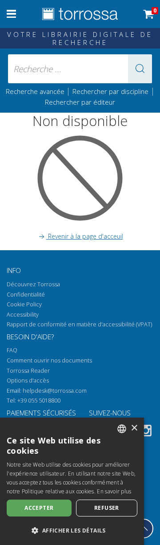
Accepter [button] (38, 508)
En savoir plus (114, 491)
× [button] (134, 428)
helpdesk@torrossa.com (55, 391)
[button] (140, 68)
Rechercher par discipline (110, 91)
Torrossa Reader (28, 370)
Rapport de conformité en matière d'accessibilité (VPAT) (79, 324)
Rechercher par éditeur (80, 102)
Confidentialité (26, 294)
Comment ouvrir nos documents (49, 360)
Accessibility (23, 314)
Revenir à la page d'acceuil (84, 236)
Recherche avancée (36, 91)
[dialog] (72, 481)
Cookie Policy (24, 304)
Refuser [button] (106, 508)
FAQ (12, 350)
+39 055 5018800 (38, 400)
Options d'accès (28, 380)
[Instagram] (145, 432)
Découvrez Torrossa (33, 284)
